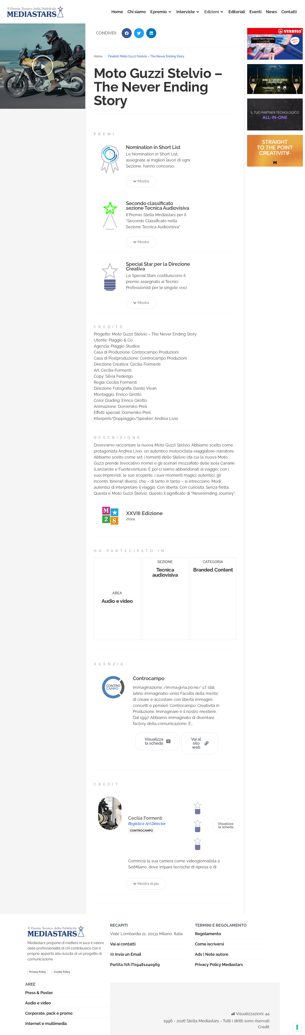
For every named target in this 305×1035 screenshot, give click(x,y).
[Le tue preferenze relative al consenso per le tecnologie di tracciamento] (297, 1027)
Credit (263, 1027)
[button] (161, 12)
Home (98, 56)
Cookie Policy (62, 971)
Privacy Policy (37, 971)
